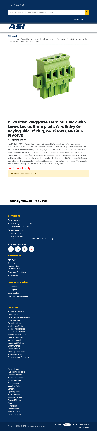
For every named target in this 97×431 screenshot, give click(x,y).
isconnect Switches (16, 332)
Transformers (13, 409)
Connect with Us (17, 244)
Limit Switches (14, 346)
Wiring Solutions (14, 414)
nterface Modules (15, 340)
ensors (11, 389)
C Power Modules (16, 312)
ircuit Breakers (14, 323)
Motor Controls (14, 349)
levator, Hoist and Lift (17, 334)
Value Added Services (17, 411)
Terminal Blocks (14, 400)
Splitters (14, 392)
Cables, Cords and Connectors (20, 317)
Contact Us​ (78, 19)
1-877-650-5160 (16, 5)
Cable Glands (13, 315)
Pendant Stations (15, 375)
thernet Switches (15, 337)
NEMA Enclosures (15, 354)
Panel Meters (13, 369)
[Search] (87, 12)
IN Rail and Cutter (15, 326)
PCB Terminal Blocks (16, 372)
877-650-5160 (15, 220)
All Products (13, 36)
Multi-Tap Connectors (16, 351)
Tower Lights (13, 406)
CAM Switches (14, 320)
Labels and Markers (16, 343)
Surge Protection (15, 397)
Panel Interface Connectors (19, 357)
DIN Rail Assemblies (16, 329)
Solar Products (14, 394)
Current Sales (13, 293)
